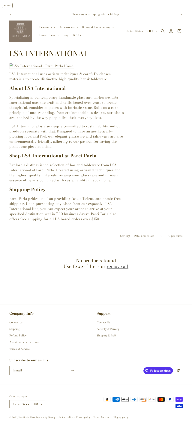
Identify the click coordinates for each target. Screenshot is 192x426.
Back (8, 5)
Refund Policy (18, 335)
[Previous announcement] (11, 14)
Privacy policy (83, 417)
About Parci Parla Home (24, 342)
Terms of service (101, 417)
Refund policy (66, 417)
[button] (47, 27)
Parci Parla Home (27, 417)
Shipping (14, 329)
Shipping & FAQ (106, 335)
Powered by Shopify (45, 417)
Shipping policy (120, 417)
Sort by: (125, 236)
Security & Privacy (108, 329)
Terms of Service (19, 349)
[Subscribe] (72, 370)
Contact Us (15, 322)
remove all (117, 266)
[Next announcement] (181, 14)
